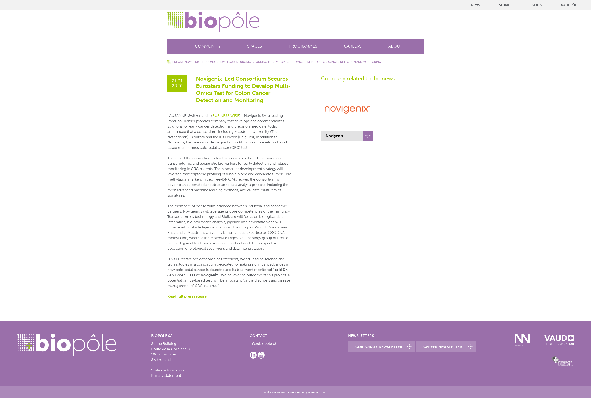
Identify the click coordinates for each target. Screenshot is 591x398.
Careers (353, 46)
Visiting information (167, 370)
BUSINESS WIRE (225, 115)
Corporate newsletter (378, 347)
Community (207, 46)
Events (536, 5)
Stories (505, 5)
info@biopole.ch (263, 343)
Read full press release (187, 296)
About (395, 46)
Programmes (303, 46)
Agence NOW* (317, 392)
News (475, 5)
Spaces (254, 46)
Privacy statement (166, 375)
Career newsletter (442, 347)
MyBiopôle (569, 5)
